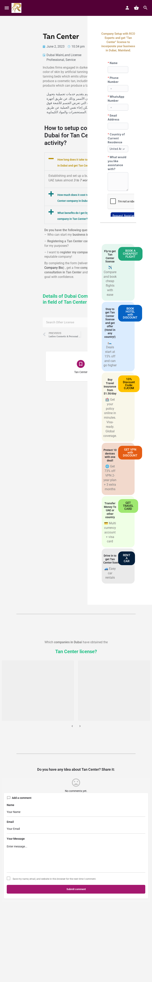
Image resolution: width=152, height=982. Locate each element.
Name (10, 805)
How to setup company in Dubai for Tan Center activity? (77, 135)
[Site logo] (16, 8)
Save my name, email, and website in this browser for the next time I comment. (54, 879)
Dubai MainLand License (64, 55)
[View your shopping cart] (136, 7)
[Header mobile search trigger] (145, 7)
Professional (55, 60)
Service (71, 60)
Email (10, 821)
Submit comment (76, 889)
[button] (81, 161)
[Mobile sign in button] (127, 7)
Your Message (16, 838)
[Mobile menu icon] (7, 8)
